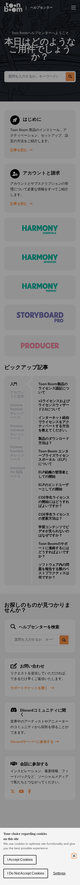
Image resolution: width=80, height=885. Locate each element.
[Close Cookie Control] (74, 855)
